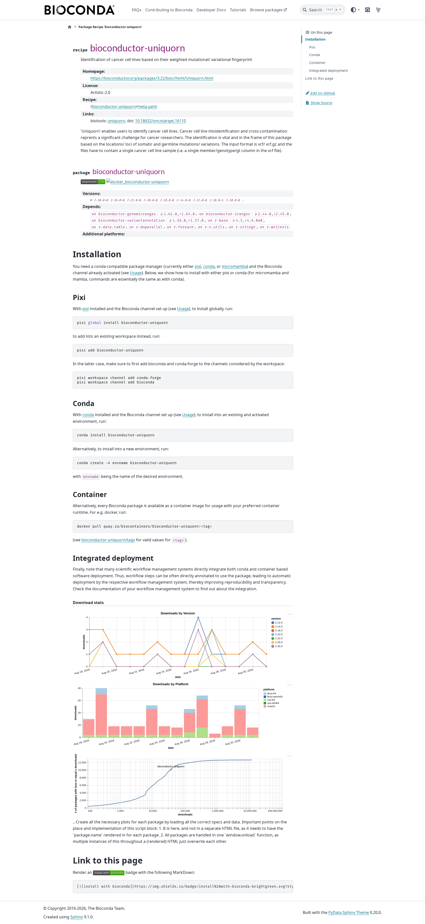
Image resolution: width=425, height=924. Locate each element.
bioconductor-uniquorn (114, 106)
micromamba (234, 266)
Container (317, 62)
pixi (198, 266)
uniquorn (116, 120)
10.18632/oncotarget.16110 (160, 120)
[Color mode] (355, 10)
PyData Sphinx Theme (348, 912)
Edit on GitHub (322, 93)
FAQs (136, 10)
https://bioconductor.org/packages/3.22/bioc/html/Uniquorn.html (152, 78)
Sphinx (76, 917)
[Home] (70, 27)
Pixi (312, 47)
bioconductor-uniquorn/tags (108, 540)
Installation (315, 39)
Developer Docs (211, 10)
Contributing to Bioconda (169, 10)
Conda (314, 54)
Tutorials (238, 10)
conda (209, 266)
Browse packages (266, 10)
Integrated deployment (328, 70)
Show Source (321, 102)
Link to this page (319, 78)
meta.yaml (147, 106)
